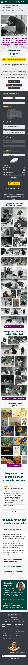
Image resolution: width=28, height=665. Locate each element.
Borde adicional (6, 101)
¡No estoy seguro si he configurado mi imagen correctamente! (13, 573)
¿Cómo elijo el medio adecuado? (13, 566)
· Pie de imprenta (5, 629)
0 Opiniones (17, 88)
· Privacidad (4, 633)
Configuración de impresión (15, 60)
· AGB (3, 631)
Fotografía (15, 5)
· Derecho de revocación (7, 635)
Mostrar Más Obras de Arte (14, 465)
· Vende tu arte (18, 628)
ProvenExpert (10, 505)
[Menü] (1, 1)
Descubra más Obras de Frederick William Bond (14, 398)
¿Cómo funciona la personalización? (14, 530)
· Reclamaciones (5, 637)
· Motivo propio (18, 626)
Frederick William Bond (7, 7)
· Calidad (17, 629)
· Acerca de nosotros (6, 638)
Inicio (2, 5)
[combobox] (14, 103)
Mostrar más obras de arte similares (14, 327)
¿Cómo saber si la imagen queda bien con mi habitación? (13, 560)
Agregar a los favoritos (15, 85)
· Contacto (4, 628)
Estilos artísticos (8, 5)
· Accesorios (17, 635)
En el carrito (15, 183)
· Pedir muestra (18, 637)
